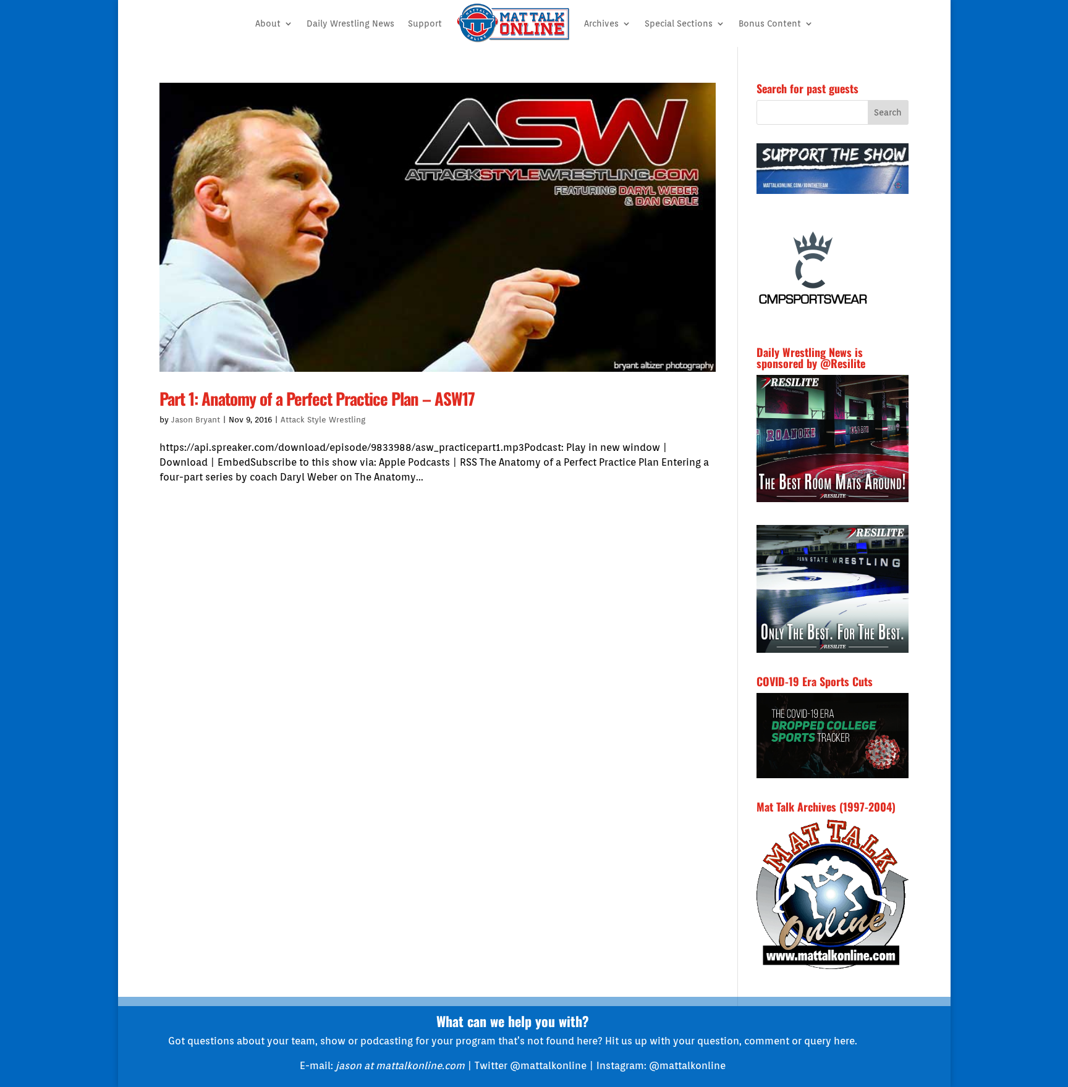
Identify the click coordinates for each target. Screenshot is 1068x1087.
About (268, 23)
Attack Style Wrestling (323, 419)
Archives (601, 23)
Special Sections (679, 23)
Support (425, 23)
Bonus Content (770, 23)
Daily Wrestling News (350, 23)
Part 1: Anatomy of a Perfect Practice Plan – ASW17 (317, 398)
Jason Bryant (195, 419)
